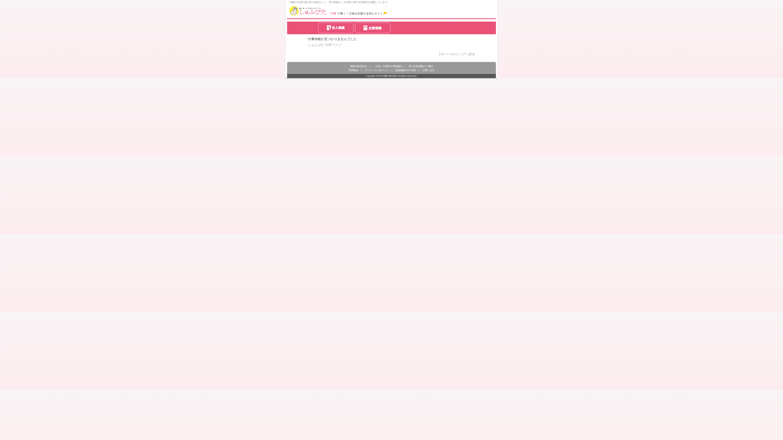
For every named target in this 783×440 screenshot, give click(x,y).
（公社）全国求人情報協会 (388, 66)
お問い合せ (428, 70)
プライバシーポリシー (377, 70)
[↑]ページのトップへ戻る (457, 54)
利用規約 (353, 70)
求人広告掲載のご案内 (421, 66)
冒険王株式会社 (358, 66)
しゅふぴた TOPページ (325, 45)
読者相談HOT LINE (405, 70)
